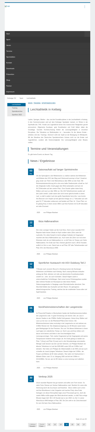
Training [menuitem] (14, 108)
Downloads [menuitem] (10, 68)
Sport (21, 98)
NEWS (30, 103)
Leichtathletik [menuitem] (16, 104)
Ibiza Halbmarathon (48, 221)
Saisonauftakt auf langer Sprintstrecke (58, 169)
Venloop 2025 (45, 376)
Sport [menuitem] (8, 39)
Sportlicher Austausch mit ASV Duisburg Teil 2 (62, 263)
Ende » (42, 426)
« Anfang (32, 424)
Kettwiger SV (11, 98)
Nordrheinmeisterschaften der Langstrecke (60, 307)
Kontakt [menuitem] (9, 63)
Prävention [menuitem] (10, 74)
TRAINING (37, 103)
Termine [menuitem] (9, 51)
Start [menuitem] (8, 34)
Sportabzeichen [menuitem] (17, 111)
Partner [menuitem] (9, 86)
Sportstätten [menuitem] (10, 57)
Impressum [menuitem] (10, 92)
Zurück (42, 424)
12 (55, 424)
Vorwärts (32, 426)
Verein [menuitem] (8, 45)
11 (49, 424)
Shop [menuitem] (8, 80)
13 (61, 424)
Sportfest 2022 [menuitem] (17, 115)
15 (72, 424)
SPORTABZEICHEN (48, 103)
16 (78, 424)
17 (84, 424)
